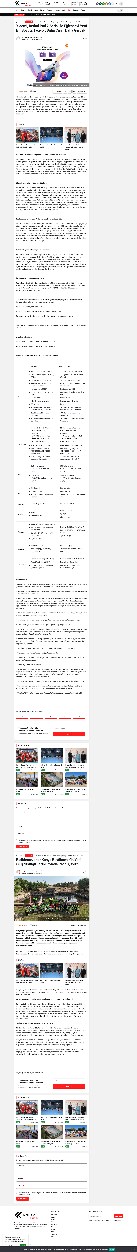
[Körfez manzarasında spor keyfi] (27, 783)
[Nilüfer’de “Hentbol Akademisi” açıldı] (51, 139)
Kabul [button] (23, 1245)
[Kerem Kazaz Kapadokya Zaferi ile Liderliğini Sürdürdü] (27, 139)
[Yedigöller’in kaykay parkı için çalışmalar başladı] (52, 783)
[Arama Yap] (121, 4)
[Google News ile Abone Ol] (22, 91)
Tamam (112, 1249)
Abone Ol (69, 734)
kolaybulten (25, 37)
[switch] (120, 10)
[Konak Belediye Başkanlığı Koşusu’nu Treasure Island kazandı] (75, 139)
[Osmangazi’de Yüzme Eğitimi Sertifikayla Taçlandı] (76, 783)
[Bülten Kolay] (24, 3)
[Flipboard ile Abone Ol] (33, 91)
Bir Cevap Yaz (22, 804)
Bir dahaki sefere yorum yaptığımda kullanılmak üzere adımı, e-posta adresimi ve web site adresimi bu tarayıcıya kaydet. (52, 841)
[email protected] (46, 436)
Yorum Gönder (22, 846)
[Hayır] (135, 1249)
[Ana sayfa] (16, 10)
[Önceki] (93, 3)
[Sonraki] (116, 3)
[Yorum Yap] (65, 91)
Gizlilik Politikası (9, 1245)
